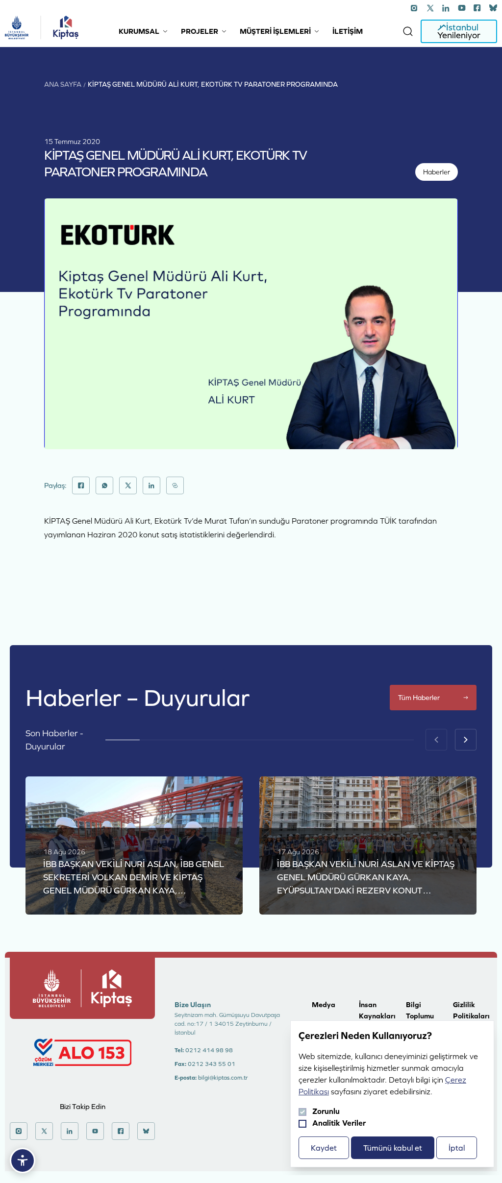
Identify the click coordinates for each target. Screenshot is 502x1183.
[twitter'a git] (430, 8)
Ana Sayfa (62, 84)
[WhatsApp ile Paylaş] (104, 485)
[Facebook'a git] (477, 8)
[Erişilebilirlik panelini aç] (22, 1160)
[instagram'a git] (415, 8)
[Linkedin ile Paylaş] (151, 485)
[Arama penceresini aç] (408, 31)
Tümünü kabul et (392, 1147)
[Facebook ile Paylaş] (81, 485)
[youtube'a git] (462, 8)
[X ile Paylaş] (128, 485)
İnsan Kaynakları (377, 1009)
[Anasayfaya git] (16, 27)
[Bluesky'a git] (493, 8)
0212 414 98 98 (209, 1050)
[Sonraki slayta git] (466, 739)
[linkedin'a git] (446, 8)
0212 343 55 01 (211, 1064)
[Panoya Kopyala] (175, 485)
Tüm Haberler (419, 697)
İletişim (347, 31)
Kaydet (324, 1147)
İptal (457, 1147)
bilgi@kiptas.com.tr (223, 1077)
